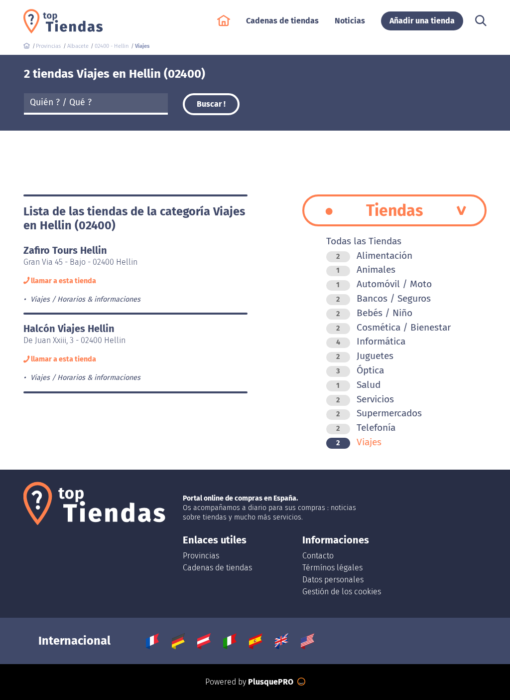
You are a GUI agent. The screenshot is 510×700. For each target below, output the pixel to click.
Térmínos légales (332, 567)
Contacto (318, 555)
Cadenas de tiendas (217, 567)
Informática (370, 341)
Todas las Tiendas (363, 241)
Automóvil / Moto (384, 284)
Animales (365, 269)
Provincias (201, 555)
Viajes (359, 442)
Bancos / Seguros (383, 298)
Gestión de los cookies (341, 591)
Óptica (360, 370)
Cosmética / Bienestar (393, 327)
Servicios (365, 399)
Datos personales (333, 579)
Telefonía (365, 427)
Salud (358, 384)
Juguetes (364, 355)
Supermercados (379, 413)
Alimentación (374, 255)
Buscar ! (211, 104)
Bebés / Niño (374, 313)
